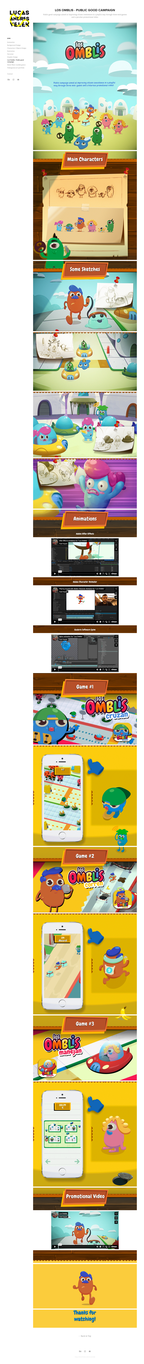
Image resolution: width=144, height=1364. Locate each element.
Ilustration (11, 51)
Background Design (14, 45)
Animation (11, 42)
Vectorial (10, 54)
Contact (10, 74)
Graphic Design (12, 57)
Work (9, 38)
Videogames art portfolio (15, 68)
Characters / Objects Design (16, 48)
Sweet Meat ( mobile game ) (16, 65)
